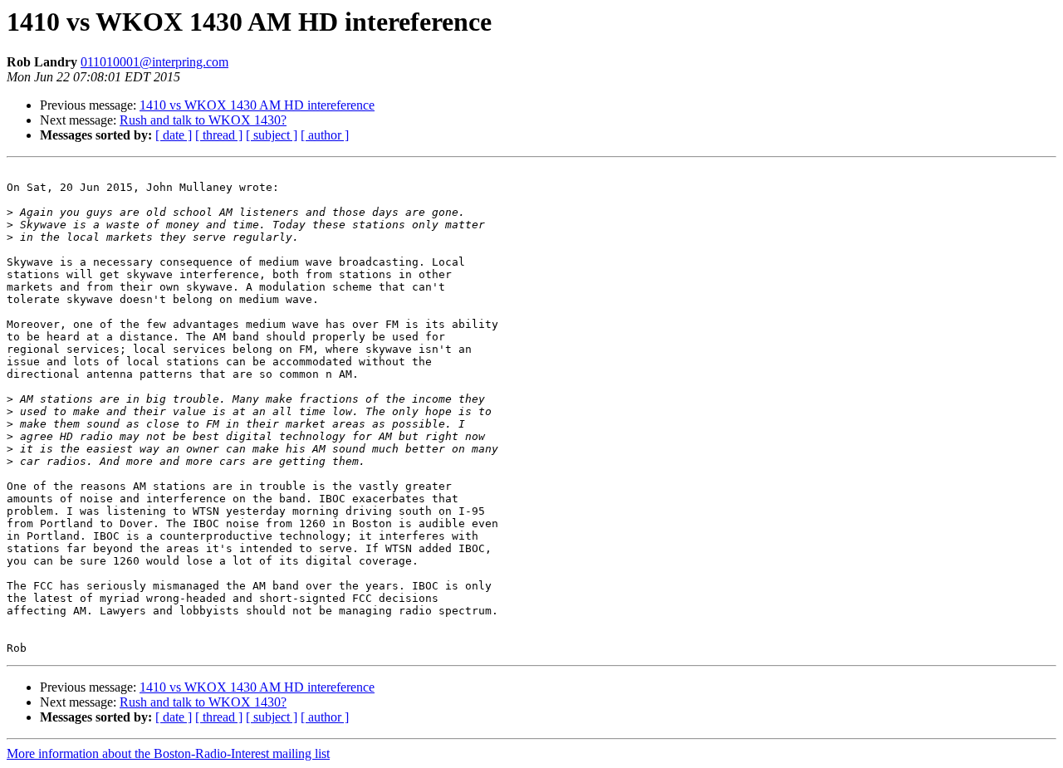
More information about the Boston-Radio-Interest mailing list (168, 753)
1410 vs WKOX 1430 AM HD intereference (257, 105)
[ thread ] (218, 135)
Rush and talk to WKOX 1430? (203, 120)
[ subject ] (271, 135)
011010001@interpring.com (154, 62)
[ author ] (325, 135)
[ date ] (173, 135)
